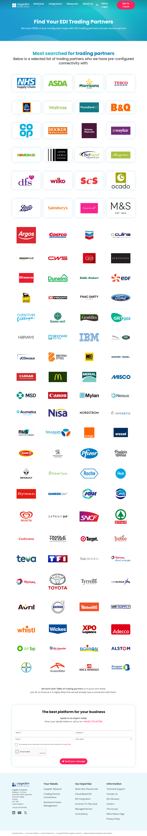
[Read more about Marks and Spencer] (121, 208)
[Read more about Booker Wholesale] (58, 130)
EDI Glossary (113, 798)
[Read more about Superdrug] (89, 208)
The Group (112, 808)
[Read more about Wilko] (58, 180)
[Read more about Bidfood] (89, 155)
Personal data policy (47, 833)
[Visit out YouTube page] (19, 812)
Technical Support (116, 788)
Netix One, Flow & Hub (86, 788)
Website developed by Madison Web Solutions (98, 833)
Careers (110, 803)
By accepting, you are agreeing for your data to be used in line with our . (45, 744)
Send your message (75, 761)
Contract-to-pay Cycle (86, 803)
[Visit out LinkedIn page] (13, 812)
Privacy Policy (67, 744)
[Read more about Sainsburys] (58, 208)
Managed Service (83, 808)
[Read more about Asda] (58, 83)
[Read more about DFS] (26, 180)
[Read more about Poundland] (89, 107)
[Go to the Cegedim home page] (20, 5)
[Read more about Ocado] (121, 180)
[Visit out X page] (25, 812)
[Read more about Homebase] (26, 155)
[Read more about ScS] (89, 180)
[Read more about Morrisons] (89, 83)
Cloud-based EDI (83, 793)
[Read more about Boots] (26, 208)
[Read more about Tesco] (121, 83)
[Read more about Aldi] (26, 107)
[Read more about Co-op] (26, 130)
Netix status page (115, 813)
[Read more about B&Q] (121, 107)
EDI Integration (83, 798)
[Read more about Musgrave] (121, 155)
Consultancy (81, 813)
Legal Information (17, 833)
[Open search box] (97, 5)
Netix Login (104, 5)
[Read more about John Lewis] (58, 155)
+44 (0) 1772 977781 (92, 721)
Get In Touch (125, 5)
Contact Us (112, 793)
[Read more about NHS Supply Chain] (26, 83)
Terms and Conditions (32, 833)
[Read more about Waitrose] (58, 107)
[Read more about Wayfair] (121, 130)
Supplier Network (53, 788)
